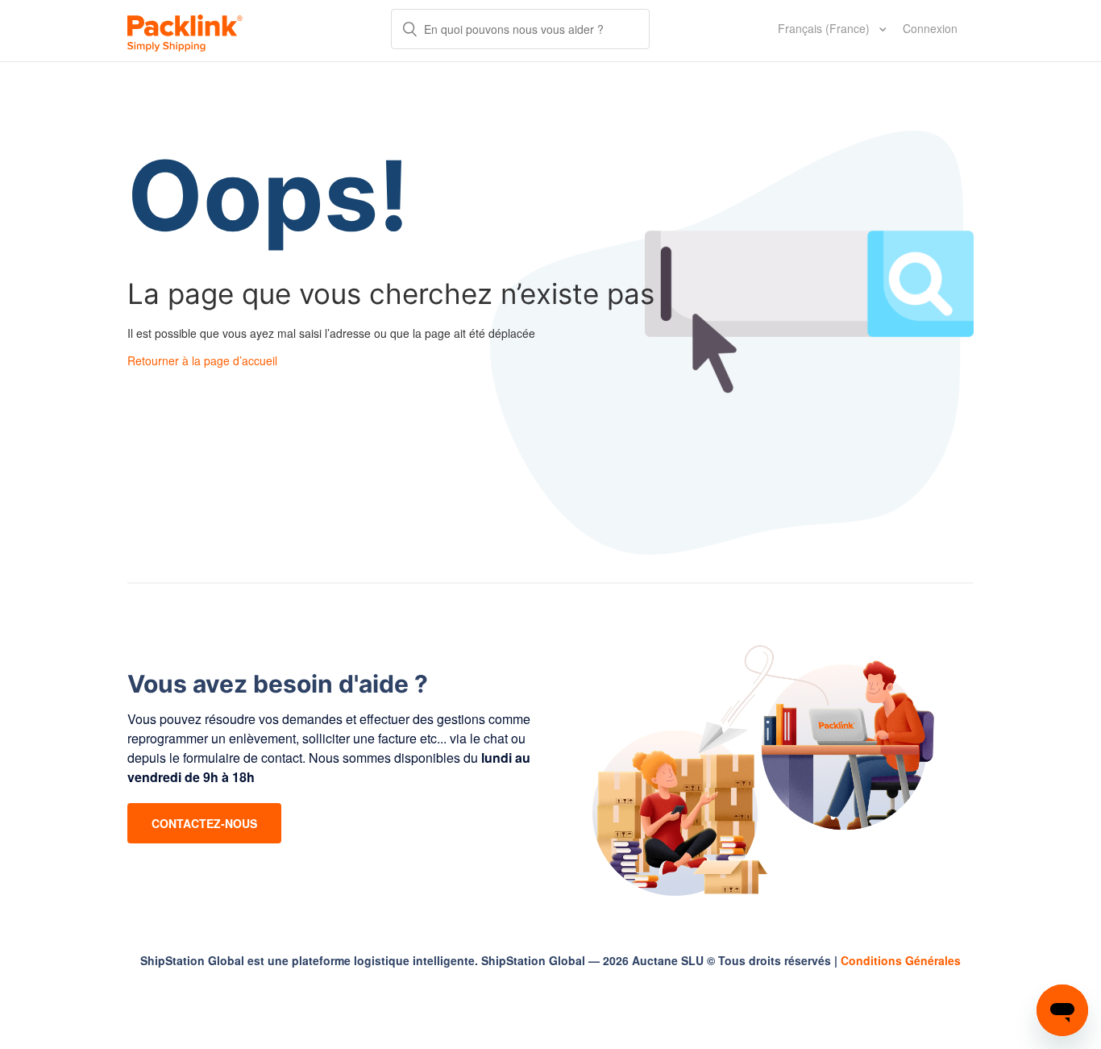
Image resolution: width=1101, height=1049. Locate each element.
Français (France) (825, 28)
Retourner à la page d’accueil (202, 360)
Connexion (930, 28)
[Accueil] (185, 31)
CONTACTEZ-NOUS (204, 823)
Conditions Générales (901, 960)
